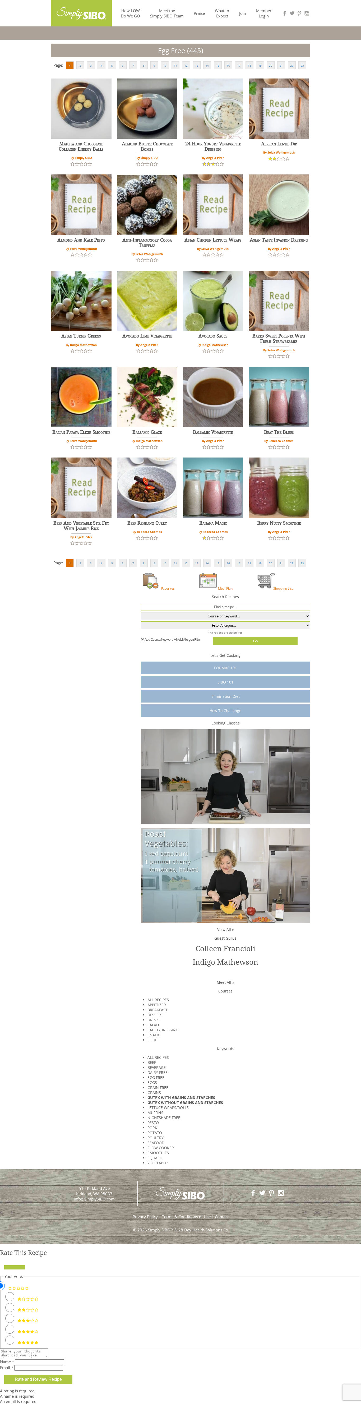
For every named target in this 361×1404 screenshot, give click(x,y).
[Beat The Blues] (279, 397)
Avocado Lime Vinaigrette (147, 336)
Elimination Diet (225, 696)
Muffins (155, 1112)
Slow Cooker (160, 1147)
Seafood (155, 1142)
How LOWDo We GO (130, 13)
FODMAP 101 (225, 667)
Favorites (168, 588)
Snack (153, 1034)
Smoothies (158, 1152)
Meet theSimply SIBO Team (167, 13)
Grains (154, 1092)
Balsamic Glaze (147, 432)
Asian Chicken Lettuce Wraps (213, 240)
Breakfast (157, 1009)
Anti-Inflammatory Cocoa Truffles (147, 242)
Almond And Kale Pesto (81, 240)
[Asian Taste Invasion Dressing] (279, 204)
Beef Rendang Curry (147, 523)
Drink (153, 1019)
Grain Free (157, 1087)
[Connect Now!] (284, 13)
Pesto (153, 1122)
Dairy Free (157, 1072)
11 (175, 65)
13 (196, 65)
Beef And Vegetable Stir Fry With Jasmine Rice (81, 525)
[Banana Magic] (213, 488)
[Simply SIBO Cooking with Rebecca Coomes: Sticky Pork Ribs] (225, 776)
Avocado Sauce (212, 336)
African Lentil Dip (279, 143)
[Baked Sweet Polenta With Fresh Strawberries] (279, 301)
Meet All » (225, 982)
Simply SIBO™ (160, 1229)
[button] (72, 163)
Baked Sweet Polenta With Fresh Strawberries (278, 338)
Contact (222, 1216)
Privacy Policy (145, 1216)
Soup (152, 1039)
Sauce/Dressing (162, 1029)
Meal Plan (225, 588)
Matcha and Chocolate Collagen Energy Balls (81, 146)
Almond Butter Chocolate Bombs (147, 146)
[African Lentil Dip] (279, 108)
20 (270, 65)
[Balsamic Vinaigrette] (213, 397)
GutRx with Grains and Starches (181, 1097)
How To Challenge (225, 710)
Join (242, 13)
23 (302, 65)
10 (164, 65)
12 (186, 65)
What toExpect (222, 13)
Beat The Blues (279, 432)
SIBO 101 (225, 682)
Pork (152, 1127)
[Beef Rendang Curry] (147, 488)
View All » (225, 929)
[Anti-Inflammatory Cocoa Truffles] (147, 204)
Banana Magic (213, 523)
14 (207, 65)
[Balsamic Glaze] (147, 397)
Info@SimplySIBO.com (94, 1199)
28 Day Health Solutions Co (203, 1229)
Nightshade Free (163, 1117)
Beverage (156, 1067)
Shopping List (283, 588)
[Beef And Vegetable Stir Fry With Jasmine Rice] (81, 488)
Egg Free (155, 1077)
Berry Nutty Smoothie (279, 523)
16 (228, 65)
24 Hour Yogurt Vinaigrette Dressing (213, 146)
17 (238, 65)
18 (249, 65)
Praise (199, 13)
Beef (151, 1062)
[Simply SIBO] (81, 11)
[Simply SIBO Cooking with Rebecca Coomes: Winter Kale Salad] (225, 875)
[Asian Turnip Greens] (81, 301)
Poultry (155, 1137)
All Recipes (158, 999)
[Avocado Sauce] (213, 301)
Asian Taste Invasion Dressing (279, 240)
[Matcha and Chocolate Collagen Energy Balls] (81, 108)
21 (281, 65)
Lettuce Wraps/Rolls (168, 1107)
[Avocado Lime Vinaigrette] (147, 301)
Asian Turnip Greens (81, 336)
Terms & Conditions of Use (186, 1216)
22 (291, 65)
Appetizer (156, 1004)
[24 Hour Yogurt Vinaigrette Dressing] (213, 108)
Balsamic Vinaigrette (213, 432)
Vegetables (158, 1162)
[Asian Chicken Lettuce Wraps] (213, 204)
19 (260, 65)
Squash (154, 1157)
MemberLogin (263, 13)
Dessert (155, 1014)
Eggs (152, 1082)
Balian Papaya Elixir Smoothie (81, 432)
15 (217, 65)
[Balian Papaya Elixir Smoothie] (81, 397)
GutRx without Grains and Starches (185, 1102)
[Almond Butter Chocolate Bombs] (147, 108)
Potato (154, 1132)
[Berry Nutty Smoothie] (279, 488)
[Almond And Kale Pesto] (81, 204)
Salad (153, 1024)
